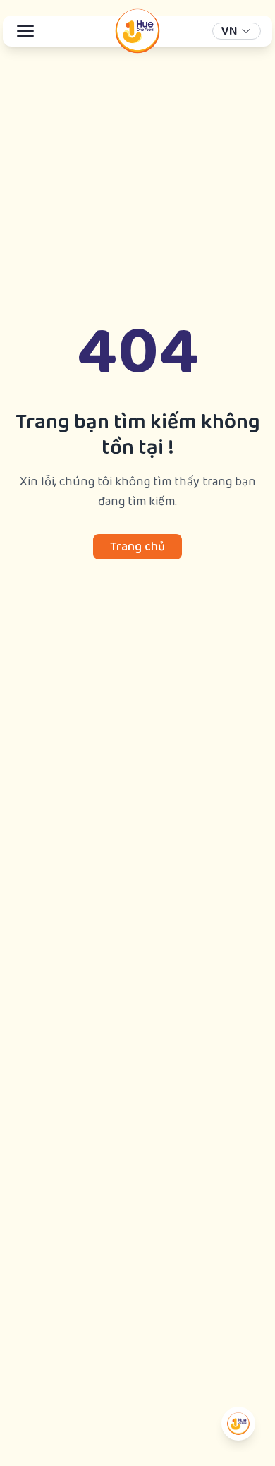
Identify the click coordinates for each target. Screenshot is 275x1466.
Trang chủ (137, 547)
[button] (236, 31)
